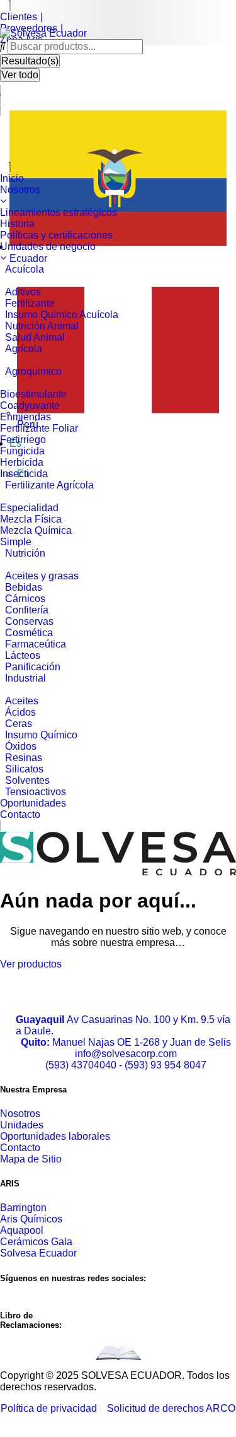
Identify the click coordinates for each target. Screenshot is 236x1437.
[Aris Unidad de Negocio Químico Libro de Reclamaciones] (118, 1352)
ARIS (10, 1183)
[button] (118, 191)
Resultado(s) (30, 61)
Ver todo (19, 74)
